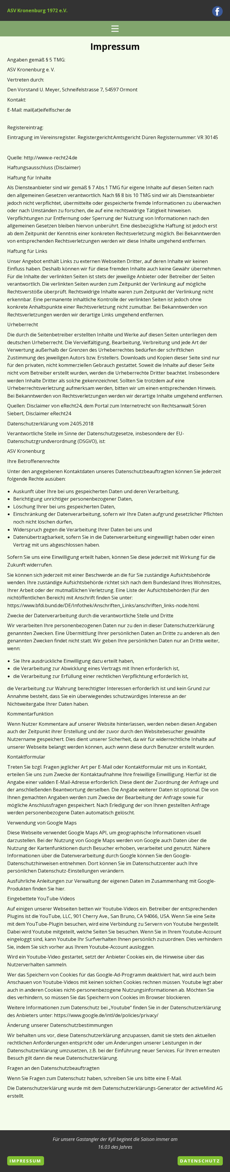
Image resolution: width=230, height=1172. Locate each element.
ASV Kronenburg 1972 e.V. (37, 10)
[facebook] (217, 11)
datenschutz (200, 1161)
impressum (25, 1161)
